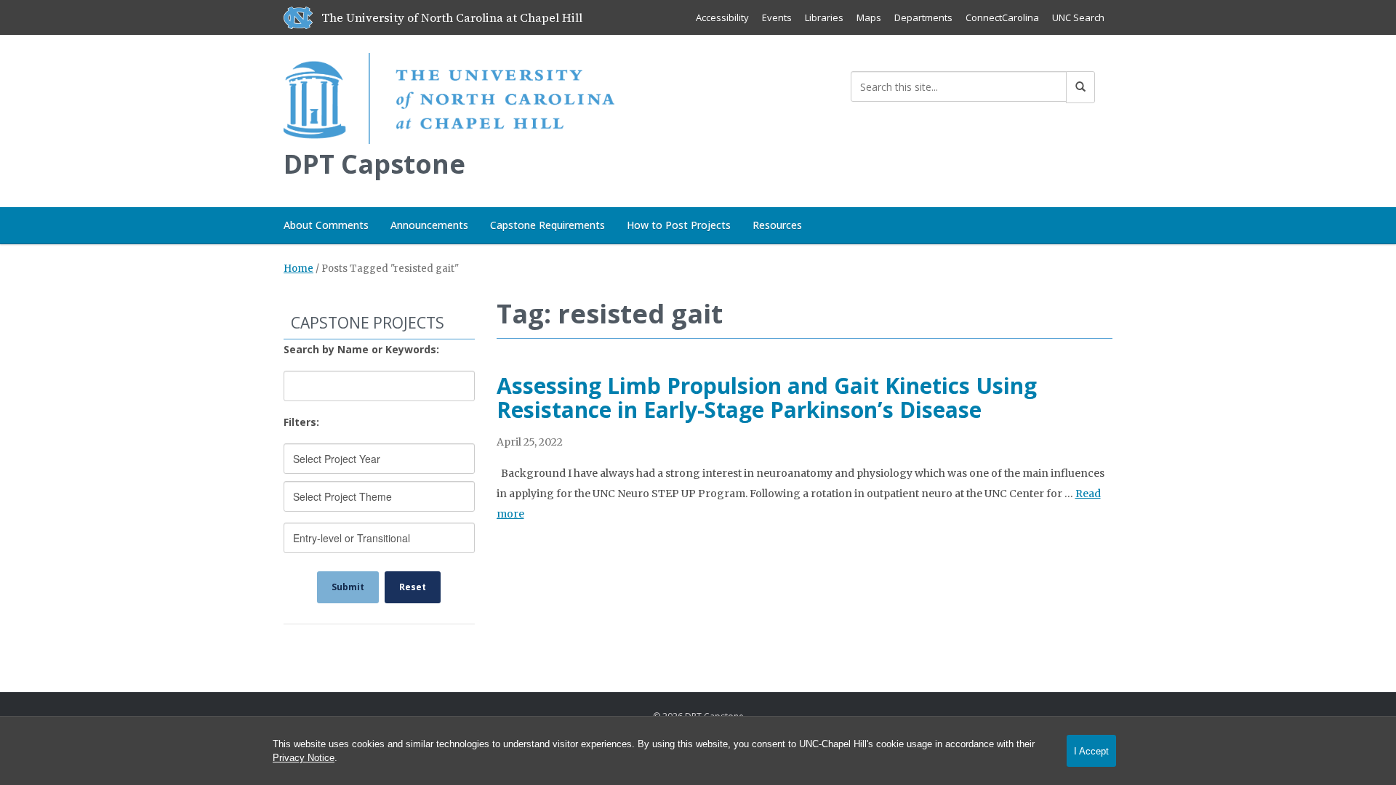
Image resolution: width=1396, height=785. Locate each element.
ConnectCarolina (1002, 17)
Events (777, 17)
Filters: (301, 422)
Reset (412, 587)
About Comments (326, 225)
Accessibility (722, 17)
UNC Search (1078, 17)
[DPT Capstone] (449, 95)
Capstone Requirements (547, 225)
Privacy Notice (303, 757)
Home (298, 268)
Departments (923, 17)
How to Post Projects (679, 225)
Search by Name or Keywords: (361, 349)
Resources (777, 225)
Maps (869, 17)
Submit (348, 587)
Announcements (429, 225)
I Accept (1091, 751)
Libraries (824, 17)
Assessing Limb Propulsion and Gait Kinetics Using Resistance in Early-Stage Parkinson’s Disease (767, 397)
